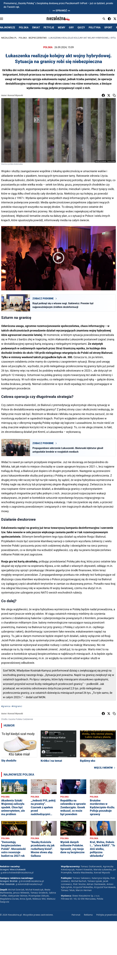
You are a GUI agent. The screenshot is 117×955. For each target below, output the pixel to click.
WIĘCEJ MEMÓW (103, 767)
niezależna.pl (9, 38)
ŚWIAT (36, 27)
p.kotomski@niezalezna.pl (29, 884)
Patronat (76, 914)
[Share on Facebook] (103, 95)
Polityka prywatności (106, 914)
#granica (5, 706)
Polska (23, 38)
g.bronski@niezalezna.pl (31, 881)
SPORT (108, 27)
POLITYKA (95, 27)
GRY (71, 27)
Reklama (88, 914)
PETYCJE (49, 27)
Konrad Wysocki (15, 95)
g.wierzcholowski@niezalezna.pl (17, 872)
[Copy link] (114, 95)
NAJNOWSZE (7, 27)
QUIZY (81, 27)
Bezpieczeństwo (38, 38)
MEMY (61, 27)
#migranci (17, 706)
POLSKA (23, 27)
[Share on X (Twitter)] (108, 95)
